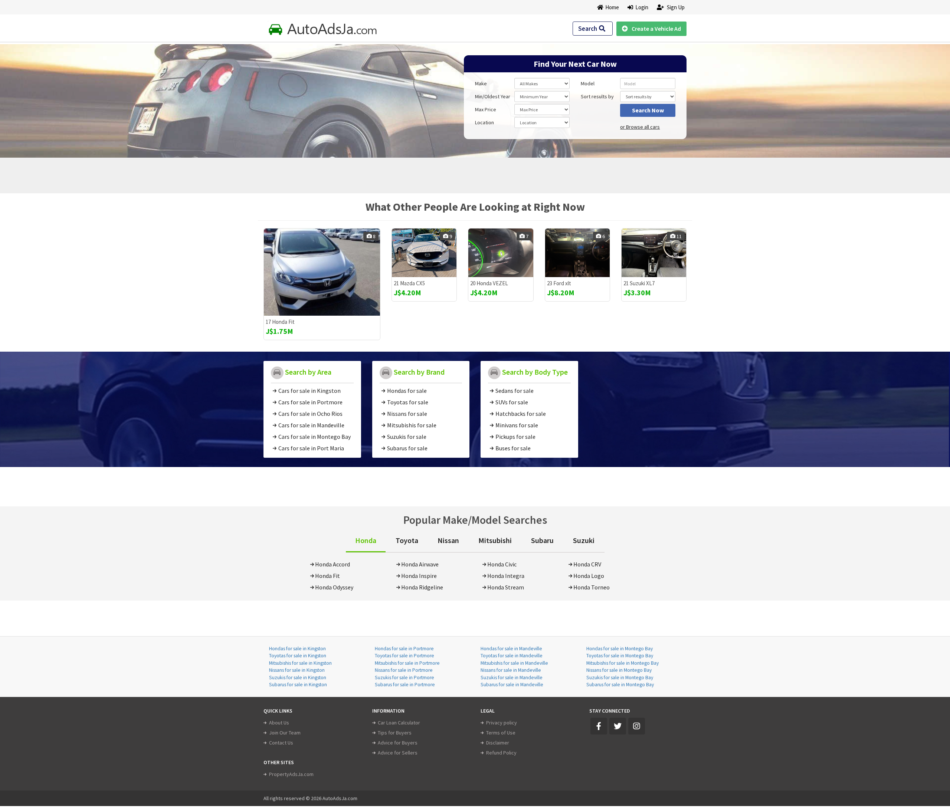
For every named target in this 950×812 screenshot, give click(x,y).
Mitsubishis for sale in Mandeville (514, 663)
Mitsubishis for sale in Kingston (300, 663)
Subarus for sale (407, 448)
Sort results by (597, 96)
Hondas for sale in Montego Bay (619, 648)
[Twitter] (617, 726)
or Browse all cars (640, 127)
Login (640, 7)
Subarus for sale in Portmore (405, 684)
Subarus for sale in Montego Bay (620, 684)
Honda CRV (587, 564)
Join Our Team (285, 732)
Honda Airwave (420, 564)
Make (481, 83)
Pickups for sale (515, 436)
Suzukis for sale (406, 436)
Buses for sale (513, 448)
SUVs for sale (511, 402)
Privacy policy (501, 722)
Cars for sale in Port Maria (311, 448)
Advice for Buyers (397, 742)
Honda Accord (332, 564)
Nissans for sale (407, 413)
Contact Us (281, 742)
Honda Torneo (591, 587)
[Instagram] (636, 726)
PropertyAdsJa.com (291, 774)
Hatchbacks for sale (520, 413)
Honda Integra (505, 575)
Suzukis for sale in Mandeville (512, 677)
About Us (279, 722)
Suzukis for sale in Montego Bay (619, 677)
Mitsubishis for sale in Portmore (407, 663)
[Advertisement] (316, 97)
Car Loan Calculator (399, 722)
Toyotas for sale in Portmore (404, 655)
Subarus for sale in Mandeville (512, 684)
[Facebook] (598, 726)
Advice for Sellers (397, 752)
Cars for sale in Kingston (309, 390)
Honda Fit (327, 575)
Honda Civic (502, 564)
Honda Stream (505, 587)
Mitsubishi (495, 540)
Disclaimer (497, 742)
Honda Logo (588, 575)
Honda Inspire (419, 575)
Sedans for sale (514, 390)
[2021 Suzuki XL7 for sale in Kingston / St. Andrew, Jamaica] (654, 253)
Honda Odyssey (334, 587)
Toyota (407, 540)
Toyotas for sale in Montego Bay (619, 655)
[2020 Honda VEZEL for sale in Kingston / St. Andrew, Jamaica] (500, 253)
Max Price (485, 109)
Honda (365, 540)
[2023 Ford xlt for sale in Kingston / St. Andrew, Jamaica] (577, 253)
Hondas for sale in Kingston (297, 648)
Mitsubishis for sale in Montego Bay (622, 663)
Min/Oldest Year (492, 96)
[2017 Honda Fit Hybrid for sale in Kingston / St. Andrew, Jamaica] (322, 272)
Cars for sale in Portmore (310, 402)
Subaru (542, 540)
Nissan (448, 540)
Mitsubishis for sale (411, 425)
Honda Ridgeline (422, 587)
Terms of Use (500, 732)
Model (587, 83)
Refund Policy (501, 752)
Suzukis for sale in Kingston (297, 677)
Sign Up (675, 7)
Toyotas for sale (407, 402)
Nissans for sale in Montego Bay (619, 670)
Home (612, 7)
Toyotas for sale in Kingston (297, 655)
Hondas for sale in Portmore (404, 648)
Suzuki (583, 540)
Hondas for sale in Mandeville (511, 648)
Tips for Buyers (395, 732)
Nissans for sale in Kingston (297, 670)
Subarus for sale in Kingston (298, 684)
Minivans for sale (516, 425)
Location (484, 122)
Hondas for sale (407, 390)
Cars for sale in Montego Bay (314, 436)
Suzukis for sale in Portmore (404, 677)
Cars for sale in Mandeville (311, 425)
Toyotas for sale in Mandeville (512, 655)
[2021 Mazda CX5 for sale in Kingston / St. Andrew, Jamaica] (424, 253)
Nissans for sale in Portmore (404, 670)
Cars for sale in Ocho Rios (310, 413)
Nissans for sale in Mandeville (511, 670)
